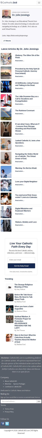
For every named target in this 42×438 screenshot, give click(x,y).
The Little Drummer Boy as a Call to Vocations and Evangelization (26, 99)
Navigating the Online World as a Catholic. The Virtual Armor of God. (26, 156)
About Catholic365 (11, 381)
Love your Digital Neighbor (26, 182)
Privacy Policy (9, 412)
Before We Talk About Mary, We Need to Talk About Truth (23, 297)
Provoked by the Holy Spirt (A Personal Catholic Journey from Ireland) (27, 71)
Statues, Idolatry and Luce (26, 222)
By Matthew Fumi (20, 302)
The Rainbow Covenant (24, 111)
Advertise (8, 384)
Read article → (19, 60)
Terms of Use (9, 409)
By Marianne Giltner (21, 311)
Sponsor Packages (19, 384)
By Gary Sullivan (20, 289)
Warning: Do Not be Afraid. (26, 168)
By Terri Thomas (20, 330)
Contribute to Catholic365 (13, 387)
